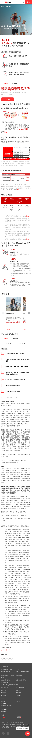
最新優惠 (8, 7)
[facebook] (8, 733)
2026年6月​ (21, 343)
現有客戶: (15, 338)
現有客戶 (15, 83)
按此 (5, 132)
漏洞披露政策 (21, 722)
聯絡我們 (3, 711)
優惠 (10, 658)
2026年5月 (7, 343)
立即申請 (7, 99)
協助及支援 (4, 709)
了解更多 (8, 329)
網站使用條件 (5, 722)
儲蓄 (4, 658)
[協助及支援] (23, 2)
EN (17, 717)
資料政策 (13, 722)
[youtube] (3, 733)
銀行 (2, 7)
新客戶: (6, 338)
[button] (5, 717)
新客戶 (6, 83)
